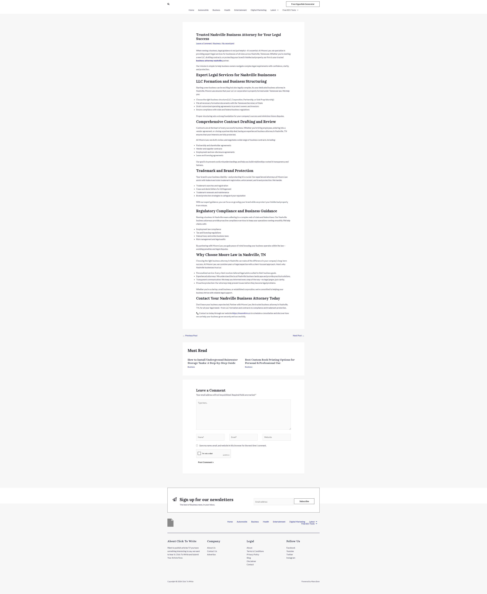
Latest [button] (312, 522)
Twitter (289, 554)
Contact (250, 564)
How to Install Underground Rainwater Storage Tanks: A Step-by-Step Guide (213, 361)
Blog (249, 557)
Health (266, 522)
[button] (168, 4)
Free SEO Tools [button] (308, 524)
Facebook (290, 547)
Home (230, 522)
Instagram (290, 557)
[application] (277, 10)
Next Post (298, 335)
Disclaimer (251, 561)
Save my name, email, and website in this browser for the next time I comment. (232, 445)
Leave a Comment (204, 43)
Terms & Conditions (255, 551)
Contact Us (212, 551)
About (249, 547)
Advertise (211, 554)
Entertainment (279, 522)
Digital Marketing (297, 522)
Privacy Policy (253, 554)
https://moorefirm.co (241, 313)
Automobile (242, 522)
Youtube (290, 551)
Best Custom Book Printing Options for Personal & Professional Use (270, 361)
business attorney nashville (209, 60)
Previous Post (190, 335)
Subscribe (304, 501)
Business (217, 43)
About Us (211, 547)
